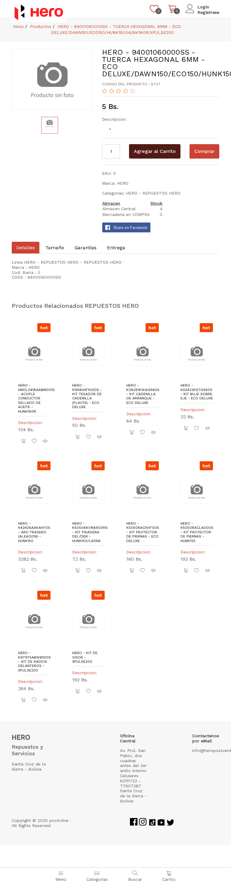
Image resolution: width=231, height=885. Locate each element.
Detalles (25, 247)
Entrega (116, 247)
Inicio (18, 26)
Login (203, 7)
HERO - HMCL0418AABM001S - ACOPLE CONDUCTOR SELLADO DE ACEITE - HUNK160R (34, 398)
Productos (40, 26)
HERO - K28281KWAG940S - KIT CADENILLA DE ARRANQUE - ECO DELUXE (142, 394)
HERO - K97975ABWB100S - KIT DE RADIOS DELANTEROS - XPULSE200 (34, 661)
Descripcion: (32, 422)
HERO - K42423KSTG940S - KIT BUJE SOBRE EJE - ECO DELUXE (196, 391)
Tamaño (54, 247)
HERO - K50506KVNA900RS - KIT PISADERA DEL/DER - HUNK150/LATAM (88, 532)
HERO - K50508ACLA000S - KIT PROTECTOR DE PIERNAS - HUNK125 (196, 532)
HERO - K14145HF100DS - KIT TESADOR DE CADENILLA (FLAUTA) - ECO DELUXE (87, 396)
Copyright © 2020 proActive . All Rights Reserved (41, 823)
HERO (132, 193)
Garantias (86, 247)
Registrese (208, 12)
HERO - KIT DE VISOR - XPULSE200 (84, 657)
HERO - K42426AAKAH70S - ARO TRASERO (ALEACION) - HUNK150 (34, 532)
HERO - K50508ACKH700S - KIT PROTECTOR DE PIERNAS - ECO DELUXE (142, 532)
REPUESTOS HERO (161, 193)
